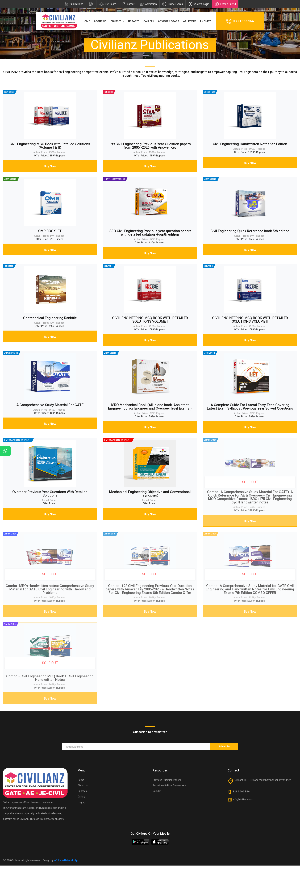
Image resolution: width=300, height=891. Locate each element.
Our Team (110, 4)
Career (130, 4)
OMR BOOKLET (50, 231)
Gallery (148, 21)
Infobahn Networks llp (66, 860)
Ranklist (157, 791)
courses (116, 21)
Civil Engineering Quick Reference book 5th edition (250, 231)
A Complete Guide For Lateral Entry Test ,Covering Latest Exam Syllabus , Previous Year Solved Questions (250, 406)
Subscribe (224, 746)
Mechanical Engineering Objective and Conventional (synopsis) (150, 493)
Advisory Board (168, 21)
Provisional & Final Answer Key (169, 785)
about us (100, 21)
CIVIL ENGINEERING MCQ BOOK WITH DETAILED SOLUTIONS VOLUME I (150, 319)
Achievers (189, 21)
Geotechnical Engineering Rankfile (50, 318)
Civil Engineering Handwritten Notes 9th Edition (250, 144)
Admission (151, 4)
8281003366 (243, 21)
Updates (133, 21)
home (86, 21)
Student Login (201, 4)
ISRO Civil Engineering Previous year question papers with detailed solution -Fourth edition (149, 232)
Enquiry (205, 21)
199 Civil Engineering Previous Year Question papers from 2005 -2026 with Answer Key (150, 146)
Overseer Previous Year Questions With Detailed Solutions (50, 493)
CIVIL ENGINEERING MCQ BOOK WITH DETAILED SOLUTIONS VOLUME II (250, 319)
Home (81, 780)
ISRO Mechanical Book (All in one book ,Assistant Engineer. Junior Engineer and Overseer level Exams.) (150, 406)
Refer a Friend (228, 4)
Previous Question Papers (167, 780)
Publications (76, 4)
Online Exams (175, 4)
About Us (83, 785)
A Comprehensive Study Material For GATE (50, 405)
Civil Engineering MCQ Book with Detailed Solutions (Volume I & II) (50, 146)
